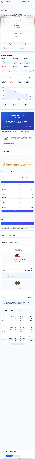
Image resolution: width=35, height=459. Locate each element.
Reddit (19, 131)
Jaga (7, 131)
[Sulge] (32, 454)
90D (29, 77)
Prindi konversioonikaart (18, 343)
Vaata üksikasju (28, 177)
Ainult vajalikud (16, 455)
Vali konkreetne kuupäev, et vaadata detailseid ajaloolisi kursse (11, 175)
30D (27, 77)
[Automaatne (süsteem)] (33, 7)
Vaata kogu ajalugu (29, 107)
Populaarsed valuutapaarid (16, 1)
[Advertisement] (17, 6)
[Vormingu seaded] (33, 5)
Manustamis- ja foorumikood (25, 131)
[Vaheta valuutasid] (17, 21)
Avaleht (2, 10)
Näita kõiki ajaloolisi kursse (17, 210)
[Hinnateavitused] (33, 1)
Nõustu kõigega (9, 455)
